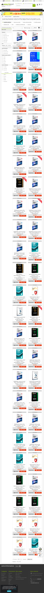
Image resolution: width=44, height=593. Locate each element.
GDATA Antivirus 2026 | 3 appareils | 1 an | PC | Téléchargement (19, 530)
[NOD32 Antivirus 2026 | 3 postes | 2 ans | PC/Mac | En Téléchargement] (19, 438)
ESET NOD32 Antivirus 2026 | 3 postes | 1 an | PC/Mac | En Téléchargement (35, 85)
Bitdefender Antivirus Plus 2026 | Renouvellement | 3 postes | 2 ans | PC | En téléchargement (34, 361)
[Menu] (42, 547)
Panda (5, 41)
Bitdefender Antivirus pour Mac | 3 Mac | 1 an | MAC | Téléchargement (34, 445)
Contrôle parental (37, 22)
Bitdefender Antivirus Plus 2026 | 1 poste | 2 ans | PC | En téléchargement (35, 127)
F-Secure (5, 38)
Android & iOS (6, 24)
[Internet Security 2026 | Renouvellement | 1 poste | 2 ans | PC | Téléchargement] (35, 183)
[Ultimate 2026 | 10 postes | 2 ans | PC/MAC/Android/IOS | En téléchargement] (19, 183)
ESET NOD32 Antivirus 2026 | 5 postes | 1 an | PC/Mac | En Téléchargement (35, 550)
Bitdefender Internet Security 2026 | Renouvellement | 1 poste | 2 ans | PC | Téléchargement (35, 190)
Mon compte (19, 571)
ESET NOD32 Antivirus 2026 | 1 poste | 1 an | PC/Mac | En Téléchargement (19, 85)
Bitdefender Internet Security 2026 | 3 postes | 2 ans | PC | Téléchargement (19, 127)
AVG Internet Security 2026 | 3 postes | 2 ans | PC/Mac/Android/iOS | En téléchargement (19, 487)
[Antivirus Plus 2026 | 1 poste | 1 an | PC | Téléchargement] (35, 36)
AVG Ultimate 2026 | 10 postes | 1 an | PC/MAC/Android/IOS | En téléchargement (35, 319)
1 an (4, 66)
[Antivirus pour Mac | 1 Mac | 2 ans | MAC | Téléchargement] (35, 418)
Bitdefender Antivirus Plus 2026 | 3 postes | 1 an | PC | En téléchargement (19, 211)
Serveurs (29, 24)
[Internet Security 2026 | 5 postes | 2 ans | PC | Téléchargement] (35, 161)
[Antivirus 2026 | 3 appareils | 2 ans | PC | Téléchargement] (35, 523)
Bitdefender (6, 35)
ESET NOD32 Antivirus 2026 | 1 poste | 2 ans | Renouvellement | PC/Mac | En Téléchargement (19, 361)
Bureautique (3, 573)
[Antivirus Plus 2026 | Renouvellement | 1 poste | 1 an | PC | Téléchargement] (19, 161)
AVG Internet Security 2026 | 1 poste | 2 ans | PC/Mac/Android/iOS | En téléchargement (35, 404)
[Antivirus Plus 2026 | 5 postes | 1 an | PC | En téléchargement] (19, 418)
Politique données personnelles (11, 576)
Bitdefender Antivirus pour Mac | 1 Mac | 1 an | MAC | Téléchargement (19, 254)
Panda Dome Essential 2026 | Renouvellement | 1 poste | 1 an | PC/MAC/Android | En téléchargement (34, 383)
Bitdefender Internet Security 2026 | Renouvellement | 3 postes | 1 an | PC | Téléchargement (19, 383)
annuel (5, 50)
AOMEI (4, 79)
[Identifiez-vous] (37, 4)
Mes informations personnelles (21, 577)
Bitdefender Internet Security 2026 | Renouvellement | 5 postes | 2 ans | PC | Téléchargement (35, 212)
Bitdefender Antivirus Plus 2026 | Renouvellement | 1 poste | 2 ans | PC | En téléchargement (19, 340)
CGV (9, 583)
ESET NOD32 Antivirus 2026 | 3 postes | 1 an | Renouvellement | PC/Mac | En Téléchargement (34, 254)
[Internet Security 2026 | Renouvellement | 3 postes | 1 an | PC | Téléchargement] (19, 375)
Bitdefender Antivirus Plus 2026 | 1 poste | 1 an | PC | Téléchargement (35, 43)
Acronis (4, 76)
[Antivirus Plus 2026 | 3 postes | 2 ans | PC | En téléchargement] (35, 140)
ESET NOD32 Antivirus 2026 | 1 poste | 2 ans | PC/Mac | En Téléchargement (19, 298)
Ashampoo (5, 81)
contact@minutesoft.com (35, 582)
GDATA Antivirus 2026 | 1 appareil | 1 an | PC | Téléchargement (35, 298)
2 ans (5, 68)
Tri (13, 27)
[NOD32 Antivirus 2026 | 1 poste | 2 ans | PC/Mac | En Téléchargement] (19, 291)
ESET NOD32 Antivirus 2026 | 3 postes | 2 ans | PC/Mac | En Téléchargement (19, 445)
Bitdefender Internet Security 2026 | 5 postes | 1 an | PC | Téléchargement (19, 233)
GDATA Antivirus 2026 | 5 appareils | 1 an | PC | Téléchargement (35, 466)
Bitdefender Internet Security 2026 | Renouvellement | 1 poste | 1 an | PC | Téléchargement (19, 106)
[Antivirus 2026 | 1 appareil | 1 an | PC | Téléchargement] (35, 291)
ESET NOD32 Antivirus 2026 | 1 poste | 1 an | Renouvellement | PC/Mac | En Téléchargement (19, 148)
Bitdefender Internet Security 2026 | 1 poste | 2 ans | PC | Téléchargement (19, 64)
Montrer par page (27, 27)
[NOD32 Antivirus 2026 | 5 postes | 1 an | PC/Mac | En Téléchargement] (35, 543)
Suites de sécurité (17, 22)
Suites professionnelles (27, 22)
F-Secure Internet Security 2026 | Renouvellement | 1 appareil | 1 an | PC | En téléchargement (34, 64)
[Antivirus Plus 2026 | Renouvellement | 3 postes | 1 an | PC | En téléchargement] (35, 480)
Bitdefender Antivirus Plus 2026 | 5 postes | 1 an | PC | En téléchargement (19, 425)
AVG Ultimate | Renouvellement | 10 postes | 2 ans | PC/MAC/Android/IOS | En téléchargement (19, 277)
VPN (12, 24)
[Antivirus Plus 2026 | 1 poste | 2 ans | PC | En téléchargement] (35, 120)
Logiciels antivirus (7, 22)
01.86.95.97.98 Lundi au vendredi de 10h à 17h (26, 3)
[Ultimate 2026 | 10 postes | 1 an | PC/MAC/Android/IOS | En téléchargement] (35, 311)
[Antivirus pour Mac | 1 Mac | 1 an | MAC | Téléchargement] (19, 247)
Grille (39, 28)
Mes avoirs (18, 574)
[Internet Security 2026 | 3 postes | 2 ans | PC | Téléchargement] (19, 120)
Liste (41, 28)
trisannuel (5, 53)
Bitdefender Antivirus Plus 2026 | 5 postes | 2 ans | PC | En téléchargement (19, 404)
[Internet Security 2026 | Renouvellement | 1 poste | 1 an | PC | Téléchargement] (19, 98)
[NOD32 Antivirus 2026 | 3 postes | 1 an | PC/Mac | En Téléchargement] (35, 78)
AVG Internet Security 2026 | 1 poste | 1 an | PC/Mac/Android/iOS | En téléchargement (35, 340)
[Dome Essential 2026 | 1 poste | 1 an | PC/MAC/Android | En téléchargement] (19, 311)
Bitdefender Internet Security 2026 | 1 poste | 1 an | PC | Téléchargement (19, 43)
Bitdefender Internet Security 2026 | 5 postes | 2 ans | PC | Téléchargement (35, 168)
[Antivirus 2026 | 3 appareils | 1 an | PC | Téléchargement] (19, 523)
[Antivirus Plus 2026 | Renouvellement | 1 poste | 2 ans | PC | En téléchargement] (19, 332)
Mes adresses (18, 576)
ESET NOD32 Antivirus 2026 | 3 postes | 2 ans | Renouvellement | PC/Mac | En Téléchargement (19, 466)
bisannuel (5, 51)
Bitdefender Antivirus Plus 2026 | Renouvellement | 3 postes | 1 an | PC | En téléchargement (34, 487)
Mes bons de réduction (20, 579)
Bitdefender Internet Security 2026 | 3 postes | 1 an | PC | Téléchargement (35, 105)
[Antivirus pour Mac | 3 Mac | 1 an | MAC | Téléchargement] (35, 438)
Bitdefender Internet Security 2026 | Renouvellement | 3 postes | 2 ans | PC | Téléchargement (35, 233)
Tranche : (3, 45)
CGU (9, 581)
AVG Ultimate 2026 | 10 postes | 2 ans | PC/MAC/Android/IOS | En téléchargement (19, 190)
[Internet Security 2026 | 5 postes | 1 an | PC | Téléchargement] (19, 225)
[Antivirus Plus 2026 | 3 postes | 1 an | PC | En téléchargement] (19, 204)
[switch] (40, 555)
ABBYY (4, 74)
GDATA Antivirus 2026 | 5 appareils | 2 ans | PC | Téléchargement (19, 550)
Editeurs (6, 72)
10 (4, 61)
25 (4, 63)
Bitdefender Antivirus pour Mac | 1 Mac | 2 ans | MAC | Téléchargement (35, 425)
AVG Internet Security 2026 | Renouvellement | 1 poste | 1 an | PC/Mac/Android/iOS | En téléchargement (35, 509)
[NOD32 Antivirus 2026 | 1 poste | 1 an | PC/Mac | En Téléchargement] (19, 78)
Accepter (9, 591)
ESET (5, 37)
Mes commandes (19, 573)
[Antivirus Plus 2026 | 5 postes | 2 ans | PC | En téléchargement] (19, 397)
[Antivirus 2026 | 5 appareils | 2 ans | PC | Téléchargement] (19, 543)
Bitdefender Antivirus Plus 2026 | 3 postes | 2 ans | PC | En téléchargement (35, 147)
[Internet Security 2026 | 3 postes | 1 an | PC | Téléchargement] (35, 98)
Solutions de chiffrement (20, 24)
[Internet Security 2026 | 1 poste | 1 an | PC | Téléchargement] (19, 36)
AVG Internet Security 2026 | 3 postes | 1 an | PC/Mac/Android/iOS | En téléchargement (35, 276)
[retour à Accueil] (2, 16)
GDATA (5, 40)
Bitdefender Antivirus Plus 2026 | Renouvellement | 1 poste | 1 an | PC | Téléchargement (19, 169)
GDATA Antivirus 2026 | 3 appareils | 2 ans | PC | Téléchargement (35, 530)
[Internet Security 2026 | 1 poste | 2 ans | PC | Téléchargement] (19, 57)
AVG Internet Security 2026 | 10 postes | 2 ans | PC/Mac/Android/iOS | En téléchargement (19, 509)
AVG (4, 34)
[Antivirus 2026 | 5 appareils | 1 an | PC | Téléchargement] (35, 459)
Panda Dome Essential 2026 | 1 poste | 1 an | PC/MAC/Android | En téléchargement (19, 319)
